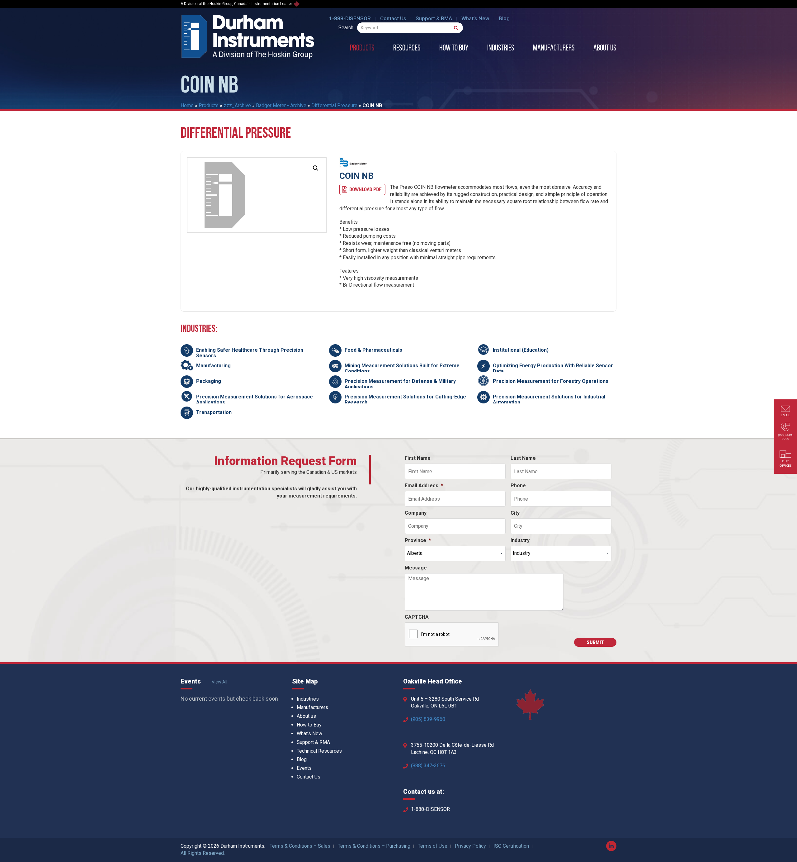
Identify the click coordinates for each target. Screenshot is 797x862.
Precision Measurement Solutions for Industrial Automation (549, 399)
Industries (500, 48)
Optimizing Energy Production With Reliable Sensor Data (553, 368)
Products (362, 48)
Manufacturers (554, 48)
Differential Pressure (334, 105)
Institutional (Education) (521, 350)
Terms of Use (432, 846)
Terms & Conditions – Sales (300, 846)
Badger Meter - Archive (281, 105)
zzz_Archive (237, 105)
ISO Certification (511, 846)
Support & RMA (434, 18)
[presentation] (452, 634)
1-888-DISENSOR (350, 18)
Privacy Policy (470, 846)
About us (604, 48)
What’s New (475, 18)
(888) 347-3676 (428, 766)
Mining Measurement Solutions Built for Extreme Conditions (402, 368)
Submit (595, 642)
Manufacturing (213, 366)
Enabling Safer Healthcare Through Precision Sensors (249, 353)
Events (304, 768)
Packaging (208, 381)
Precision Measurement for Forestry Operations (550, 381)
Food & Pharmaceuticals (373, 350)
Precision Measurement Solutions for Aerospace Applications (254, 399)
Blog (504, 18)
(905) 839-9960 (428, 719)
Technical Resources (319, 751)
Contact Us (393, 18)
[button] (315, 168)
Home (187, 105)
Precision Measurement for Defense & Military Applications (400, 384)
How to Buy (454, 48)
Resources (407, 48)
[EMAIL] (785, 409)
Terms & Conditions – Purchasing (374, 846)
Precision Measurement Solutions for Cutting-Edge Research (405, 399)
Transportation (214, 412)
